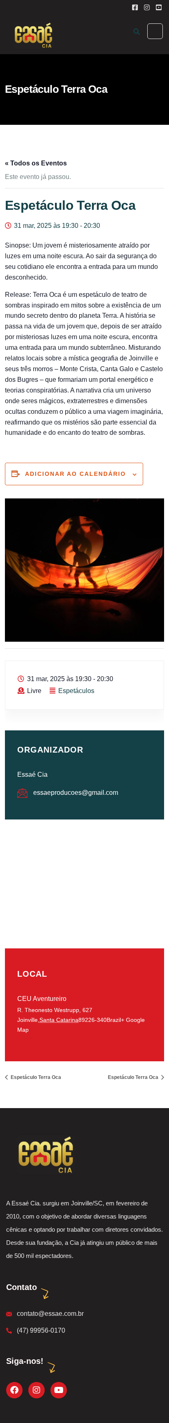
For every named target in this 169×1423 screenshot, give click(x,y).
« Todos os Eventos (36, 163)
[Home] (45, 1154)
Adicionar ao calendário (75, 474)
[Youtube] (58, 1390)
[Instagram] (36, 1390)
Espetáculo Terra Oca (35, 1077)
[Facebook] (14, 1390)
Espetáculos (76, 690)
